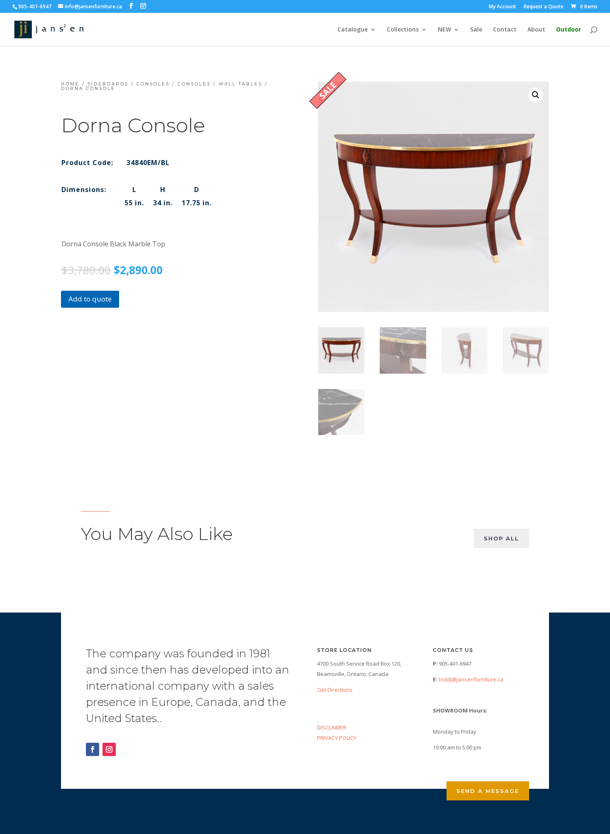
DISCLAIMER (331, 727)
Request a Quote (544, 7)
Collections (403, 30)
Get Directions (335, 689)
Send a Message (487, 791)
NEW (444, 30)
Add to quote (90, 299)
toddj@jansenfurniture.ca (471, 679)
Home (70, 84)
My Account (502, 7)
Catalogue (352, 30)
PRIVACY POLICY (336, 738)
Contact (505, 30)
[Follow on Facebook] (92, 749)
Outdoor (568, 30)
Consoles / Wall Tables (220, 84)
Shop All (501, 538)
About (536, 30)
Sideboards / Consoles (129, 84)
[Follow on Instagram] (109, 749)
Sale (476, 30)
